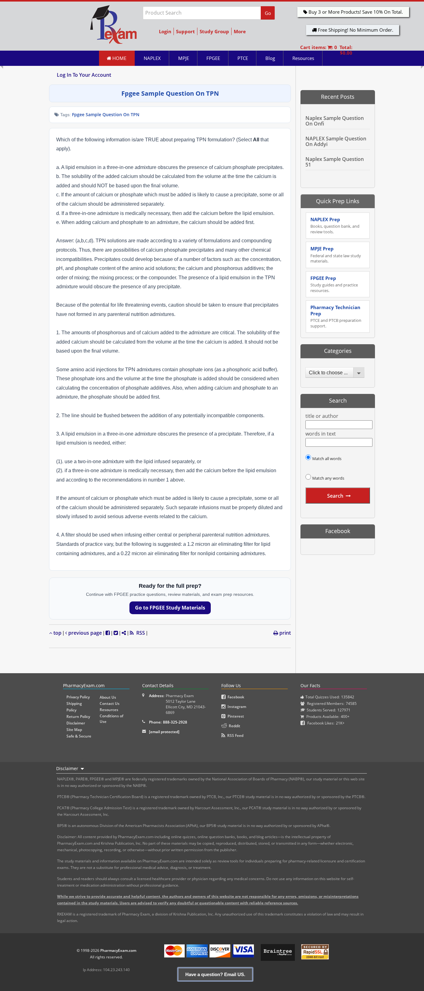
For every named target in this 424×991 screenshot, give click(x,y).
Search (335, 495)
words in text (320, 434)
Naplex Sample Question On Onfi (334, 121)
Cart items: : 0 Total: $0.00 (326, 50)
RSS (139, 632)
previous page (84, 632)
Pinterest (235, 716)
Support (185, 31)
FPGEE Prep (334, 284)
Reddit (233, 725)
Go (268, 13)
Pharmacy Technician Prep (335, 316)
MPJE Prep (335, 254)
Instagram (236, 706)
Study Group (214, 31)
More (240, 31)
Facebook (235, 697)
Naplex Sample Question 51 (334, 162)
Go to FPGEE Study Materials (170, 607)
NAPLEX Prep (334, 225)
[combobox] (334, 372)
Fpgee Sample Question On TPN (105, 114)
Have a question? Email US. (215, 974)
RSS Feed (234, 735)
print (284, 632)
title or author (321, 416)
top (56, 632)
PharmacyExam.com (118, 950)
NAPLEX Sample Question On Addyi (335, 141)
